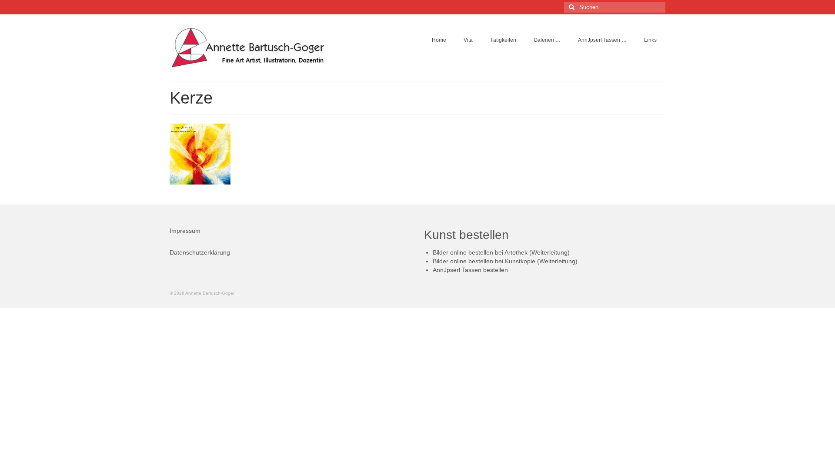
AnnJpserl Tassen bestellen (470, 269)
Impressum (185, 230)
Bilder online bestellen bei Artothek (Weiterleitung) (501, 252)
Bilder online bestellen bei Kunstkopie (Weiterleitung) (505, 261)
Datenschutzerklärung (200, 252)
